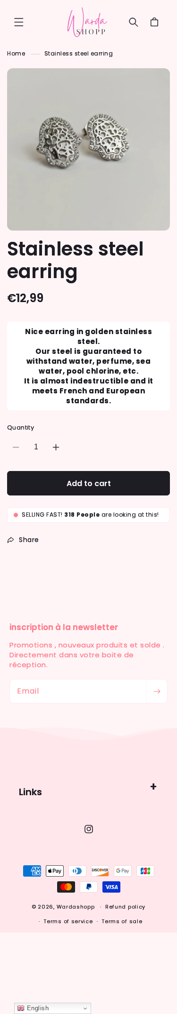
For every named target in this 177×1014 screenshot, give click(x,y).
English (37, 1008)
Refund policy (125, 906)
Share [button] (29, 539)
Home (16, 53)
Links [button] (30, 791)
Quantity (20, 427)
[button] (18, 22)
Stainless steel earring (78, 53)
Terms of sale (121, 921)
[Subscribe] (156, 691)
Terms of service (68, 921)
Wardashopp (76, 906)
